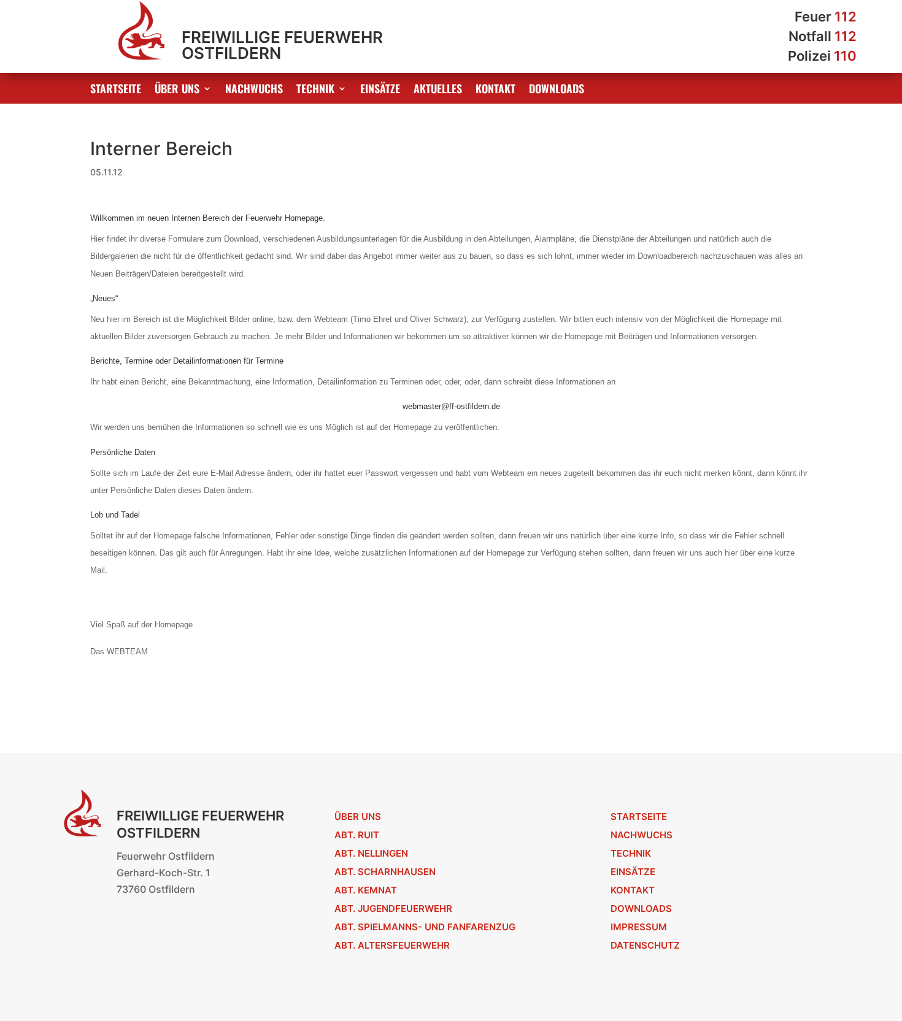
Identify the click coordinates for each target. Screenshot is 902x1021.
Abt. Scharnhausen (385, 872)
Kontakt (495, 90)
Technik (315, 90)
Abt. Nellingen (371, 853)
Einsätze (380, 90)
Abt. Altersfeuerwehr (392, 945)
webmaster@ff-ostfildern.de (451, 406)
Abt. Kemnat (365, 890)
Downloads (556, 90)
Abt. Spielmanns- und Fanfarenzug (424, 927)
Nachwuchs (254, 90)
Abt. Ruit (356, 835)
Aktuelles (438, 90)
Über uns (177, 90)
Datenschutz (645, 945)
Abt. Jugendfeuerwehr (393, 908)
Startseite (115, 90)
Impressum (639, 927)
